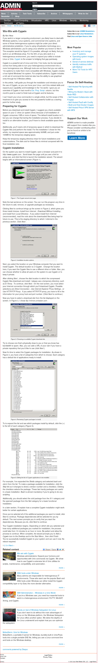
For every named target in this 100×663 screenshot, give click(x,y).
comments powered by (15, 649)
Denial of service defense (83, 61)
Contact (2, 658)
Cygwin (18, 59)
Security (73, 20)
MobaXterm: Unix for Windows (15, 632)
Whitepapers (68, 13)
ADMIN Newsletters (87, 31)
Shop (17, 16)
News (3, 13)
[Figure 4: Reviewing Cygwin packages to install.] (34, 388)
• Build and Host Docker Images (80, 105)
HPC (47, 20)
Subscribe (41, 13)
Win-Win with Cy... (19, 26)
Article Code (3, 656)
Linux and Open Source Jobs (81, 36)
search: (34, 3)
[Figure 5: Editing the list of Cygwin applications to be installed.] (34, 452)
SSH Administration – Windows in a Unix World (36, 592)
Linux (54, 20)
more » (62, 567)
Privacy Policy (47, 657)
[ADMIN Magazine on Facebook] (89, 26)
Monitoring (84, 20)
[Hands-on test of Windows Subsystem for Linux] (9, 614)
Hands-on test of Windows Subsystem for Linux (36, 610)
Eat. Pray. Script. (38, 90)
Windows (63, 20)
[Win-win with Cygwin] (9, 556)
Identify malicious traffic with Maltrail (82, 65)
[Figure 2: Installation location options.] (34, 241)
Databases (8, 23)
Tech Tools (27, 13)
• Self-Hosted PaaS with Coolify (80, 102)
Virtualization (36, 20)
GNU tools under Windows (28, 573)
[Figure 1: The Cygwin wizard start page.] (34, 179)
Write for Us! (83, 13)
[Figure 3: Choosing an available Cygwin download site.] (34, 320)
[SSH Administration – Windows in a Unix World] (9, 594)
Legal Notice (48, 655)
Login (93, 26)
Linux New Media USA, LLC (80, 661)
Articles (14, 13)
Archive (54, 13)
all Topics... (20, 23)
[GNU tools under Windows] (9, 575)
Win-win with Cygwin (25, 553)
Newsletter (5, 16)
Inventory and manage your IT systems (82, 52)
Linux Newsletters (86, 34)
